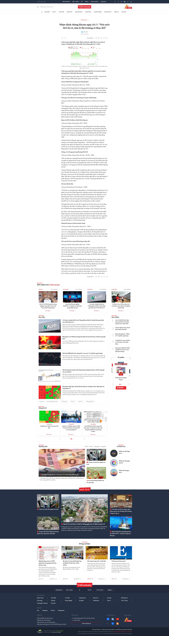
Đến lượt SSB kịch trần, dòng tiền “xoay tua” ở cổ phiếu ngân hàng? (82, 353)
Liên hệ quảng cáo (86, 623)
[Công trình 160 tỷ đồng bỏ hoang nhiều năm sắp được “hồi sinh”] (48, 523)
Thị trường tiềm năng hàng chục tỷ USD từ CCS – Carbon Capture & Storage (120, 533)
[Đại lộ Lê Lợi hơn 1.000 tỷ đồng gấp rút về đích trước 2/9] (84, 508)
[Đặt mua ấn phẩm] (128, 6)
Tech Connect (94, 1)
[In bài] (62, 38)
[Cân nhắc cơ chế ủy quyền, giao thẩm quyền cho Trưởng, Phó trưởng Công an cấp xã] (121, 501)
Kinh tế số (40, 289)
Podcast (91, 446)
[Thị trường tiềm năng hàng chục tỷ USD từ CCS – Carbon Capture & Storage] (121, 523)
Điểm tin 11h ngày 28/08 (124, 462)
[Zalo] (121, 2)
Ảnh (38, 610)
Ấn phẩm (121, 357)
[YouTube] (125, 2)
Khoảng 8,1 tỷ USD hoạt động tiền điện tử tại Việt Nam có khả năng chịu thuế (84, 337)
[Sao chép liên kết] (104, 38)
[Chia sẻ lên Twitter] (99, 38)
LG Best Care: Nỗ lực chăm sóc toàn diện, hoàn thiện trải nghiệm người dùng (121, 306)
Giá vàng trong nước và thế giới (96, 561)
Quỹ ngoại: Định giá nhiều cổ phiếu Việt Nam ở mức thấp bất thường (122, 349)
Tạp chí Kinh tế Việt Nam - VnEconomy (122, 631)
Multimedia (43, 446)
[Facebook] (115, 2)
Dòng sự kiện (84, 544)
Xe (81, 1)
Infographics (97, 446)
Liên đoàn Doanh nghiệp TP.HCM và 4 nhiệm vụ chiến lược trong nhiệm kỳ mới (72, 306)
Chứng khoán (66, 1)
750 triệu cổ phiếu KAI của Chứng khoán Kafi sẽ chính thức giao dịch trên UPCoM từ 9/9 (97, 306)
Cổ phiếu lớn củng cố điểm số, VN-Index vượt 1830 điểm (122, 342)
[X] (118, 2)
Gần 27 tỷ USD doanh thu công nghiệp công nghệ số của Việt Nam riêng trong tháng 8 (48, 306)
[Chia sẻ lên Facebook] (96, 38)
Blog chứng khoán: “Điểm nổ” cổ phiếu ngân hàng (122, 334)
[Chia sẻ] (107, 38)
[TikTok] (128, 2)
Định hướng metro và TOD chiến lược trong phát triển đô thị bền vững (47, 563)
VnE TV (86, 1)
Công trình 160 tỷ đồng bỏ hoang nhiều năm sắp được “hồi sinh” (48, 532)
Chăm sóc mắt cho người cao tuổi (96, 463)
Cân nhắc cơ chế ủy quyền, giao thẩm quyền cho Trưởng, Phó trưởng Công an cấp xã (121, 511)
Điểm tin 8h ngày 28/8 (124, 471)
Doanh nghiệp (65, 289)
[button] (85, 439)
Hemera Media (59, 630)
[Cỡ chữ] (65, 38)
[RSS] (117, 623)
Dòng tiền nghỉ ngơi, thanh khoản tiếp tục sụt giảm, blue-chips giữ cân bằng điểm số (83, 387)
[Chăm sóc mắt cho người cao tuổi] (48, 501)
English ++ (104, 1)
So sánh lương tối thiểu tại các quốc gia (95, 481)
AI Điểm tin (121, 446)
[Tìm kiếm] (41, 7)
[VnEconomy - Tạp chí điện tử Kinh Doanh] (84, 585)
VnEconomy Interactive (119, 561)
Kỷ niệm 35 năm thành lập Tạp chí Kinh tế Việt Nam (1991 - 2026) (72, 563)
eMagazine (103, 446)
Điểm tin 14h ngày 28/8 (124, 452)
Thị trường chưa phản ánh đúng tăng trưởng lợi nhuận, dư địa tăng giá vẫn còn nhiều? (83, 371)
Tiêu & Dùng (75, 1)
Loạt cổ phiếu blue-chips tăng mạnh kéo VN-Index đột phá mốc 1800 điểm (122, 322)
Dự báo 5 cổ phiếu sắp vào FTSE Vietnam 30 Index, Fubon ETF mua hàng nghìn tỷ (71, 428)
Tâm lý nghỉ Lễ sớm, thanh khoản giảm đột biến (122, 328)
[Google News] (131, 2)
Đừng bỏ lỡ (43, 408)
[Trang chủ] (42, 12)
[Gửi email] (101, 38)
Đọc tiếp (42, 317)
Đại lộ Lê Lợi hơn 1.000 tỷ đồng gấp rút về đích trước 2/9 (84, 524)
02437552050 (77, 620)
